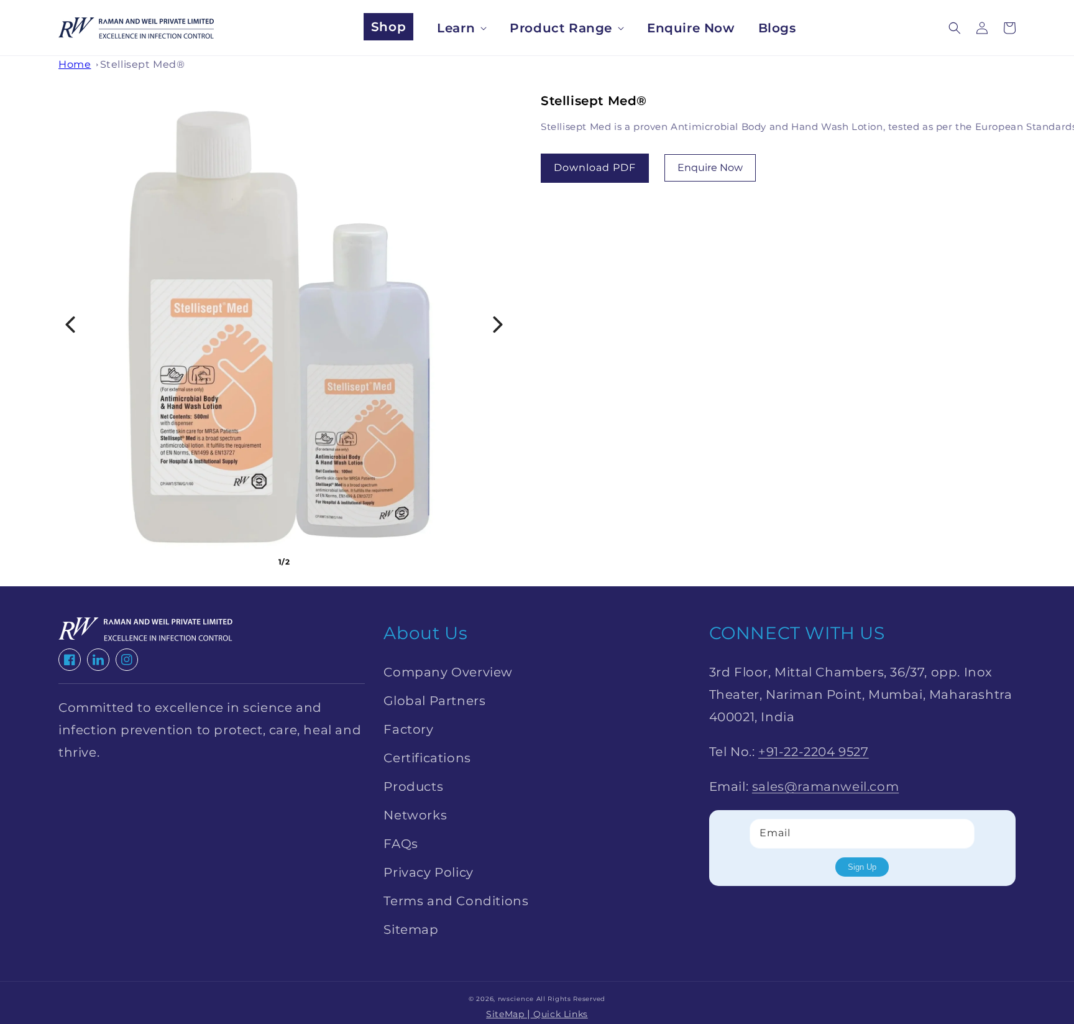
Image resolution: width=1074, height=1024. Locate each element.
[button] (954, 28)
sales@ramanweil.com (825, 786)
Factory (408, 729)
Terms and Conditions (455, 900)
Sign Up (862, 867)
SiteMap (506, 1014)
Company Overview (448, 672)
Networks (415, 815)
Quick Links (559, 1014)
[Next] (498, 324)
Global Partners (434, 700)
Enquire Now (710, 167)
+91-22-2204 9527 (813, 751)
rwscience (516, 999)
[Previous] (70, 324)
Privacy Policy (428, 872)
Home (74, 64)
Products (413, 786)
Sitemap (410, 929)
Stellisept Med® (142, 64)
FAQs (400, 843)
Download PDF (595, 167)
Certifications (426, 757)
